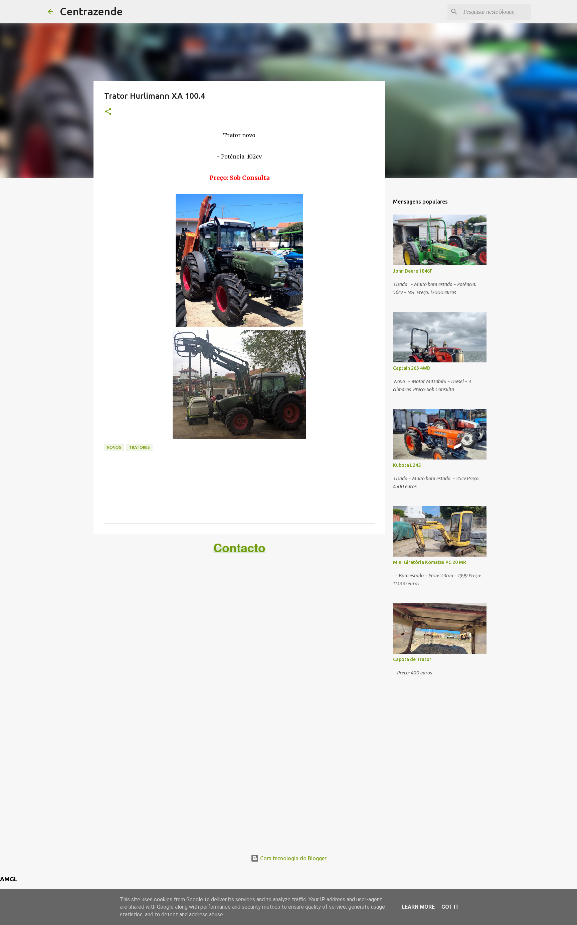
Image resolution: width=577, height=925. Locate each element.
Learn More (418, 907)
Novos (114, 447)
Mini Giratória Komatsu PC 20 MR (429, 562)
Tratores (139, 447)
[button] (108, 111)
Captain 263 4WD (411, 368)
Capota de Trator (412, 659)
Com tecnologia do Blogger (293, 858)
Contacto (239, 547)
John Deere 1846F (412, 271)
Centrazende (91, 11)
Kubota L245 (407, 465)
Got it (450, 907)
